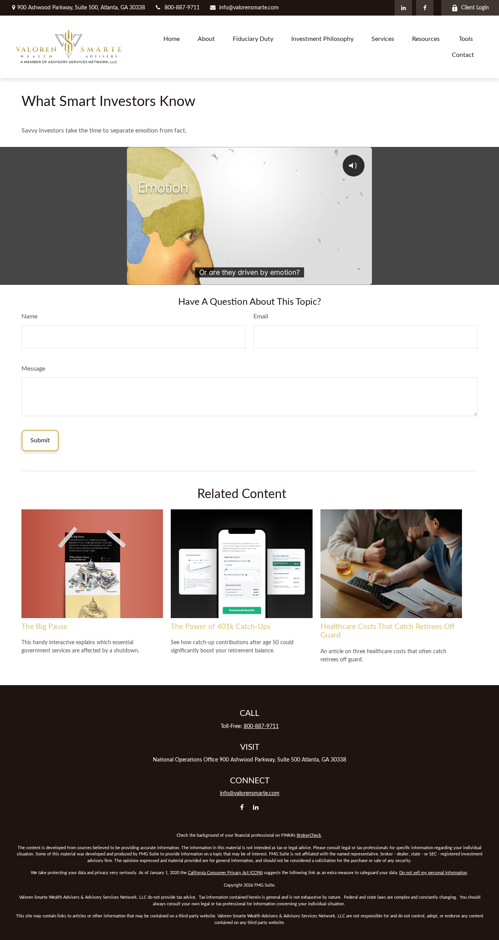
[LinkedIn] (403, 8)
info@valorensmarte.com (249, 8)
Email (260, 316)
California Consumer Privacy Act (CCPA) (225, 873)
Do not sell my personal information (433, 873)
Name (29, 316)
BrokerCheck (309, 835)
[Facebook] (425, 8)
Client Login (475, 8)
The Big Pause (44, 627)
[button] (171, 39)
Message (33, 369)
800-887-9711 (182, 8)
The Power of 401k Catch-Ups (221, 627)
